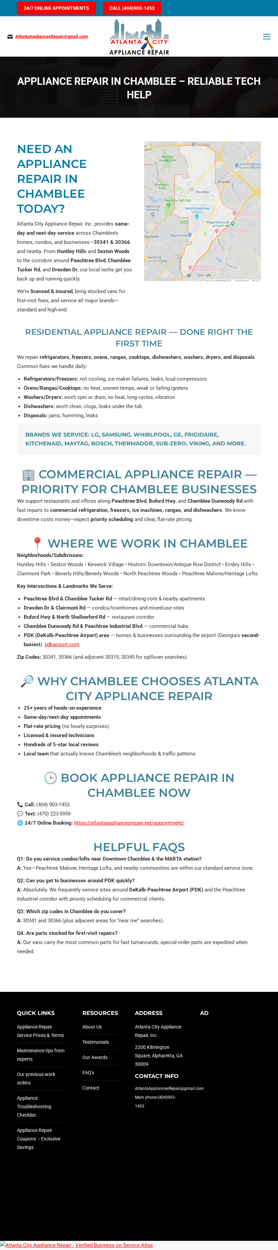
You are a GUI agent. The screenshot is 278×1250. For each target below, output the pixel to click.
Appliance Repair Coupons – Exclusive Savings (38, 1139)
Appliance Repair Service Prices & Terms (40, 1031)
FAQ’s (88, 1072)
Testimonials (95, 1042)
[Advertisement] (224, 1124)
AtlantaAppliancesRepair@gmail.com (51, 36)
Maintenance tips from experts (40, 1055)
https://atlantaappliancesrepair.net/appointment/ (129, 823)
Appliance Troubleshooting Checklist (34, 1106)
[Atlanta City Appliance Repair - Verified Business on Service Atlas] (76, 1245)
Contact (90, 1088)
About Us (92, 1027)
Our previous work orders (36, 1078)
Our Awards (94, 1057)
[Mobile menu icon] (266, 36)
